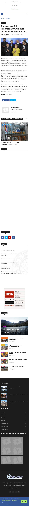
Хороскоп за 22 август (8, 250)
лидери (10, 94)
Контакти (22, 3)
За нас (12, 3)
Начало (2, 18)
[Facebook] (10, 492)
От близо (3, 366)
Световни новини (6, 124)
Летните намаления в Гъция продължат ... (18, 394)
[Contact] (16, 5)
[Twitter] (12, 5)
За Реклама (16, 3)
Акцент (4, 326)
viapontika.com (5, 34)
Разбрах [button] (24, 501)
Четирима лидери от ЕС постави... (10, 142)
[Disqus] (14, 169)
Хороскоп (7, 3)
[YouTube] (19, 492)
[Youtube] (14, 5)
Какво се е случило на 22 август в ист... (17, 386)
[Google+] (16, 492)
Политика (8, 18)
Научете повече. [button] (6, 503)
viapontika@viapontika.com (17, 109)
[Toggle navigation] (2, 14)
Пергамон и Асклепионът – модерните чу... (18, 401)
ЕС (6, 94)
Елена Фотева (4, 252)
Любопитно (3, 359)
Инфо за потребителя (3, 338)
